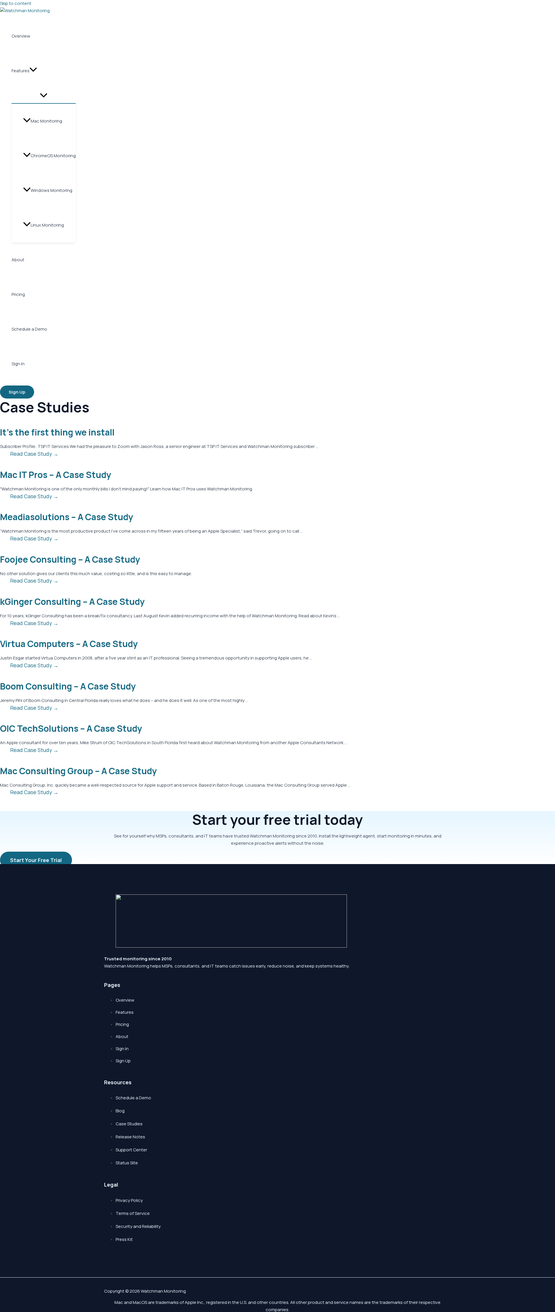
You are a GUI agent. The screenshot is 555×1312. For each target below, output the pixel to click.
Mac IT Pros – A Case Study (55, 475)
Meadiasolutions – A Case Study (66, 517)
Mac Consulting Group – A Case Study (78, 771)
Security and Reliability (138, 1226)
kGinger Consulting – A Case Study (72, 601)
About (18, 260)
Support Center (131, 1150)
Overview (21, 36)
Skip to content (15, 3)
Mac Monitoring (46, 121)
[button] (33, 70)
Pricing (18, 294)
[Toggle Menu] (44, 95)
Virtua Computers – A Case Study (69, 644)
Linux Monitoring (47, 225)
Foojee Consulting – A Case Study (70, 559)
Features (20, 71)
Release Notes (130, 1137)
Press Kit (124, 1239)
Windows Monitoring (51, 190)
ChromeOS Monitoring (53, 156)
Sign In (18, 364)
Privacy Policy (129, 1200)
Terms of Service (133, 1213)
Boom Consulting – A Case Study (68, 686)
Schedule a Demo (29, 329)
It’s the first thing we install (57, 432)
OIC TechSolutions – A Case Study (71, 728)
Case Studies (129, 1124)
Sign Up (123, 1061)
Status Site (127, 1163)
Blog (120, 1111)
